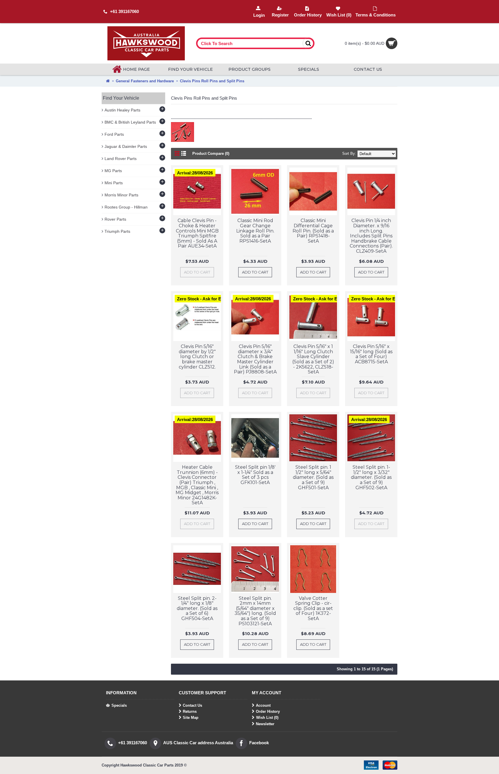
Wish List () (267, 717)
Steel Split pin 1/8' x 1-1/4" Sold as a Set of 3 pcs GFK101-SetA (255, 474)
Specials (119, 705)
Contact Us (192, 705)
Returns (190, 711)
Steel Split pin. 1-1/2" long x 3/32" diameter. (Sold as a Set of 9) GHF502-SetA (371, 477)
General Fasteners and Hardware (145, 81)
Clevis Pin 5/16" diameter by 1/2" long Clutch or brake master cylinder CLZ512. (197, 356)
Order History (268, 711)
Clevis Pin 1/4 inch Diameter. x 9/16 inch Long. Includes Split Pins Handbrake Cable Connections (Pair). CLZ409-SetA (371, 236)
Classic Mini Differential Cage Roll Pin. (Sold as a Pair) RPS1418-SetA (313, 230)
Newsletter (265, 724)
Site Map (190, 717)
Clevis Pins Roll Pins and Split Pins (212, 81)
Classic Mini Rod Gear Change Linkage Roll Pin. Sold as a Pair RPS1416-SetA (255, 230)
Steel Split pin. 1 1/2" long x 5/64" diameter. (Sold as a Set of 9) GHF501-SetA (313, 477)
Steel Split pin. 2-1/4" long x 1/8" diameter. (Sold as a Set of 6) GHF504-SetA (197, 608)
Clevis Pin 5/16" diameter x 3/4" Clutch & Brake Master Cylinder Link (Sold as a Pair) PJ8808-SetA (255, 359)
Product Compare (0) (210, 153)
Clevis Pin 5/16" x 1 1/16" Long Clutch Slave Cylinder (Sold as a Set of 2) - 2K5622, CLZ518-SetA (313, 359)
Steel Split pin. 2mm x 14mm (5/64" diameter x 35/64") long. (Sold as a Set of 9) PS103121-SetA (255, 611)
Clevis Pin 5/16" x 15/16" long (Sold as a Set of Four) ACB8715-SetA (371, 354)
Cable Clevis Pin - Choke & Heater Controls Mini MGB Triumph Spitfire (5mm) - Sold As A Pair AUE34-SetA (197, 233)
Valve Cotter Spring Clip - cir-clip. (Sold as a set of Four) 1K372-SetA (313, 608)
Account (263, 705)
